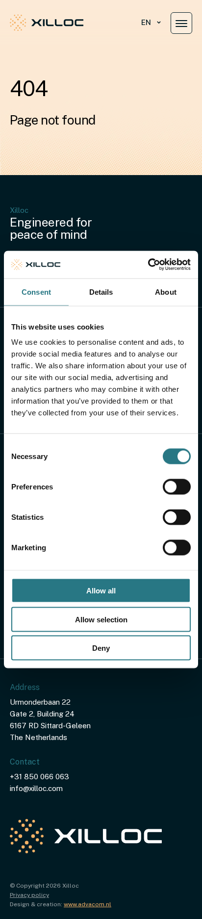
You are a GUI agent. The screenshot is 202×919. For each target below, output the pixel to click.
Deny (101, 648)
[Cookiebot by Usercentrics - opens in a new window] (148, 264)
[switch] (177, 487)
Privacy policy (29, 895)
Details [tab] (101, 291)
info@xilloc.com (36, 788)
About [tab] (166, 291)
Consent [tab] (36, 291)
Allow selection (101, 619)
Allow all (101, 591)
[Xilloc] (46, 22)
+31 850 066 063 (39, 776)
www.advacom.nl (87, 904)
